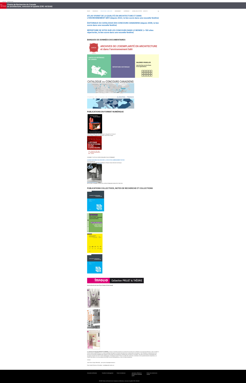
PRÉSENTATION (10, 1)
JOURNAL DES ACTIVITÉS (137, 11)
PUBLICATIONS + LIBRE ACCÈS (106, 11)
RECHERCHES (95, 11)
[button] (158, 11)
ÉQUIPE (88, 11)
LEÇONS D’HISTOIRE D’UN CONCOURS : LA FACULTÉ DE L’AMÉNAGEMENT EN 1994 (106, 160)
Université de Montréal (92, 373)
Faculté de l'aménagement (107, 373)
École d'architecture (121, 373)
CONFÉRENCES (126, 11)
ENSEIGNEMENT (118, 11)
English (4, 1)
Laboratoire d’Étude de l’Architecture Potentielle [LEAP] (137, 374)
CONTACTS (145, 11)
